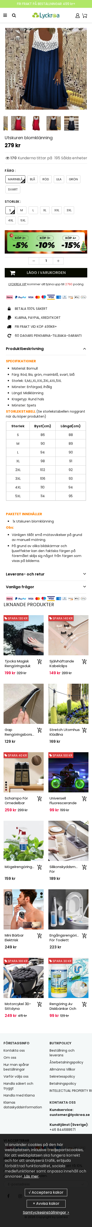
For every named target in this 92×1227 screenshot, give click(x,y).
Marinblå (15, 179)
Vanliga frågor (20, 587)
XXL (56, 210)
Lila (59, 179)
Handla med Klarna (19, 1095)
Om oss (10, 1057)
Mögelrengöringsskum (24, 866)
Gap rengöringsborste (20, 732)
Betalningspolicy (63, 1083)
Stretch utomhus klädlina (65, 732)
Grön (73, 179)
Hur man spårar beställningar (16, 1067)
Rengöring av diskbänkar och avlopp (63, 1008)
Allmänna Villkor (62, 1069)
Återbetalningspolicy (66, 1062)
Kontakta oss (14, 1050)
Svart (13, 189)
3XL (69, 210)
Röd (45, 179)
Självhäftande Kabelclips (62, 663)
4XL (10, 220)
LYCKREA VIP (17, 284)
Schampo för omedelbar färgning (16, 803)
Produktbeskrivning (25, 348)
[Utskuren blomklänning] (46, 68)
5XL (23, 220)
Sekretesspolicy (62, 1076)
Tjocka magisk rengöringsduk (17, 663)
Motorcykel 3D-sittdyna (18, 1006)
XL (44, 210)
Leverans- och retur (25, 574)
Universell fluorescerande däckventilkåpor (63, 803)
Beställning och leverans (62, 1053)
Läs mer (31, 1176)
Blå (32, 179)
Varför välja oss (16, 1076)
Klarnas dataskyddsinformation (23, 1105)
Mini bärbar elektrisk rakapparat (15, 940)
